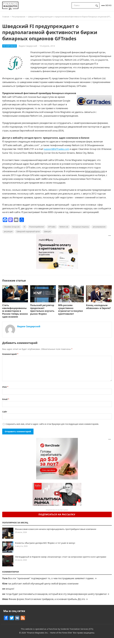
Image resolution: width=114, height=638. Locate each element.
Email (5, 399)
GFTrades (51, 227)
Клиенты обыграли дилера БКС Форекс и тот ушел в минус (45, 542)
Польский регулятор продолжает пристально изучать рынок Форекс (42, 309)
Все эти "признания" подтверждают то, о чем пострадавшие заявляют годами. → (52, 578)
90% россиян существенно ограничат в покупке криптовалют (70, 309)
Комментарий (10, 354)
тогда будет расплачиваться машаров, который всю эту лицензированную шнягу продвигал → (57, 593)
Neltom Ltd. (64, 227)
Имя (5, 387)
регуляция (8, 231)
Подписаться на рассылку (57, 514)
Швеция (47, 231)
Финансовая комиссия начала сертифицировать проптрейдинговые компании (55, 529)
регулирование (99, 227)
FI (24, 227)
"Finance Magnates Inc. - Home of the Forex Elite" (49, 632)
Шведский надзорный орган (28, 231)
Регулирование (18, 16)
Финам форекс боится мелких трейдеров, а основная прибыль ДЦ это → (48, 599)
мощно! (10, 588)
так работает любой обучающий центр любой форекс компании (43, 583)
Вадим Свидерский (28, 46)
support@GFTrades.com (56, 149)
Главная (5, 16)
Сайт (4, 411)
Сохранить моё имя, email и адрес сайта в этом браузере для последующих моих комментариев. (52, 424)
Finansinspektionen (36, 227)
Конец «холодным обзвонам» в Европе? (98, 307)
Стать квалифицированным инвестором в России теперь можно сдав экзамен (15, 311)
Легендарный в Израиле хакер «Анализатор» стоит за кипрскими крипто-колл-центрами (60, 556)
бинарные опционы (80, 227)
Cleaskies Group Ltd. (12, 227)
